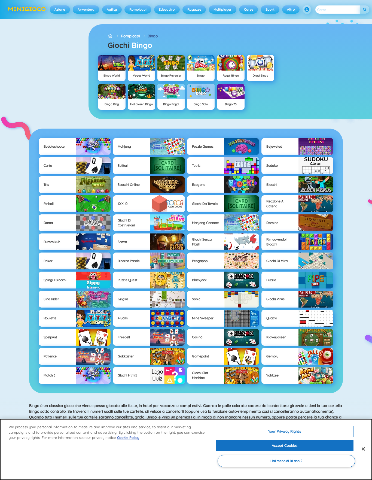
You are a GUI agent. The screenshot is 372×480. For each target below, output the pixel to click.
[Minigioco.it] (110, 36)
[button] (307, 9)
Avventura (86, 9)
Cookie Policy (128, 437)
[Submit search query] (364, 9)
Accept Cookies (285, 445)
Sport (270, 9)
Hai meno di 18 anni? (286, 461)
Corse (248, 9)
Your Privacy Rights (284, 431)
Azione (59, 9)
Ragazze (194, 9)
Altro (291, 9)
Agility (112, 9)
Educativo (167, 9)
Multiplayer (222, 9)
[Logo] (27, 9)
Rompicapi (138, 9)
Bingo (153, 36)
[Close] (363, 449)
